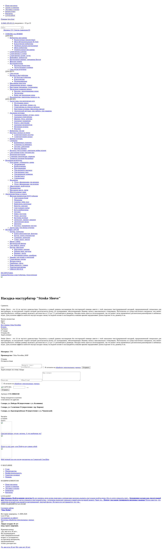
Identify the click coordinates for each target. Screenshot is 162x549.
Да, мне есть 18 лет (8, 547)
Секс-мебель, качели (17, 245)
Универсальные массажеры (24, 50)
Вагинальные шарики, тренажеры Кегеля (25, 59)
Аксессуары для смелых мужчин (22, 228)
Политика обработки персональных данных (17, 520)
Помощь (4, 19)
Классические (19, 79)
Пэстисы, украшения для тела (25, 226)
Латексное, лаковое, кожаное (25, 220)
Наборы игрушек (16, 139)
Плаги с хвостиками (21, 123)
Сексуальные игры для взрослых (22, 152)
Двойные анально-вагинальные (26, 46)
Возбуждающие (20, 166)
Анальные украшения (22, 121)
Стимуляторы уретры (18, 259)
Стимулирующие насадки (24, 135)
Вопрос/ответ (10, 11)
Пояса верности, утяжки (19, 265)
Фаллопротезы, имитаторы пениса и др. (25, 97)
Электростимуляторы (18, 267)
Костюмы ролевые (21, 218)
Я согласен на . (21, 384)
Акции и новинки (12, 7)
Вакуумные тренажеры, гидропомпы (24, 87)
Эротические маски (21, 222)
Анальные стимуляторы (23, 117)
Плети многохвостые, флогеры (25, 233)
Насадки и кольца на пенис (20, 133)
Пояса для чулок (20, 214)
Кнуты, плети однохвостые (24, 235)
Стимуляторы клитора (18, 52)
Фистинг (17, 129)
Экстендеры (18, 93)
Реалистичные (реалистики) (24, 40)
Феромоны (14, 180)
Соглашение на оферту (9, 518)
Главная (4, 275)
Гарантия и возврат (12, 475)
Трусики (17, 212)
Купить (3, 327)
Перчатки (17, 224)
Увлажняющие (19, 164)
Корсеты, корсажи (21, 206)
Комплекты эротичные (22, 204)
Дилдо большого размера (23, 67)
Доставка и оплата (12, 9)
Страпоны (13, 141)
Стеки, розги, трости (22, 239)
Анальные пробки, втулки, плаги (26, 115)
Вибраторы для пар (17, 131)
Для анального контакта (23, 170)
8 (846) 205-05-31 (8, 23)
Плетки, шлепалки (17, 231)
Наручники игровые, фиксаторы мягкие (29, 109)
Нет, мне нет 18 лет (23, 547)
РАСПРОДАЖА (7, 273)
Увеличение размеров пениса (21, 89)
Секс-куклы (14, 73)
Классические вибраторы (23, 44)
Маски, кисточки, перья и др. (25, 105)
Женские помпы (16, 61)
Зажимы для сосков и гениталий (22, 257)
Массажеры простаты (18, 83)
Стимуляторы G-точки (18, 53)
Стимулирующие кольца (23, 137)
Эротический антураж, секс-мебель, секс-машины (33, 111)
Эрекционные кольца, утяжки (21, 85)
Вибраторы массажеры (18, 38)
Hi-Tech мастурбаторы (22, 77)
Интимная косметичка (13, 160)
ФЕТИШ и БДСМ (12, 229)
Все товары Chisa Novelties (11, 325)
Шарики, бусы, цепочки (23, 119)
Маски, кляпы (15, 241)
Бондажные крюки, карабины (25, 255)
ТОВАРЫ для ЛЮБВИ (14, 34)
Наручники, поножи (22, 249)
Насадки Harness (20, 148)
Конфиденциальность (13, 473)
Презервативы (15, 188)
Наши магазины (11, 5)
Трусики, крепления (21, 146)
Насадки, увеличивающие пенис (26, 91)
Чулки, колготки (20, 216)
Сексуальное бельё (21, 198)
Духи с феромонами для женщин (26, 182)
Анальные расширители (23, 125)
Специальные (19, 178)
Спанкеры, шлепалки (22, 237)
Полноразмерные (20, 81)
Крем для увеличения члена (24, 95)
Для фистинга (19, 176)
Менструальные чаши (18, 192)
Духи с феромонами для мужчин (26, 184)
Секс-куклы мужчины (18, 69)
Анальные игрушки (17, 113)
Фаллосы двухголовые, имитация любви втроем (28, 150)
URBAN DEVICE (16, 269)
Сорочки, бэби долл (21, 202)
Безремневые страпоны (23, 142)
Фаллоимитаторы (16, 63)
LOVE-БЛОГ (10, 15)
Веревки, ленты (20, 253)
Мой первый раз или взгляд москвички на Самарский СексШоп (25, 459)
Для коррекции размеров (23, 174)
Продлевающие (20, 168)
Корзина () (8, 30)
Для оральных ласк (21, 172)
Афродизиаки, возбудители (20, 186)
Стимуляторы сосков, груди (20, 55)
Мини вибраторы (20, 48)
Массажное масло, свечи (19, 190)
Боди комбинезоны (21, 210)
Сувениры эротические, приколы (22, 156)
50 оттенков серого (21, 103)
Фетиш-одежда (15, 261)
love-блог (11, 19)
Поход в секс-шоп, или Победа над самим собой (19, 446)
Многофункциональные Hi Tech (26, 42)
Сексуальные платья (21, 208)
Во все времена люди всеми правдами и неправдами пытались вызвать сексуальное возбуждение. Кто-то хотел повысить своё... (65, 498)
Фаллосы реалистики (22, 65)
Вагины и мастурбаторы (19, 75)
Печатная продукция (17, 154)
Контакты (9, 13)
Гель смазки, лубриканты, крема (22, 162)
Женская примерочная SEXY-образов (24, 196)
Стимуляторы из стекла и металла (27, 107)
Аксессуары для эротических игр (22, 101)
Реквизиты (9, 490)
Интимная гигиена (21, 127)
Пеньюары (18, 200)
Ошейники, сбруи (16, 263)
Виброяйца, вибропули (18, 57)
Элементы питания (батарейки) (21, 158)
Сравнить (4, 306)
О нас (7, 469)
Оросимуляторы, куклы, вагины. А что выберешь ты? (21, 433)
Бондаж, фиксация (17, 247)
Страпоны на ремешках (23, 144)
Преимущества (11, 471)
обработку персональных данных (68, 367)
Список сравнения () (21, 30)
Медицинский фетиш (18, 243)
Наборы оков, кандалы (22, 251)
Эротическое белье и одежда (16, 194)
